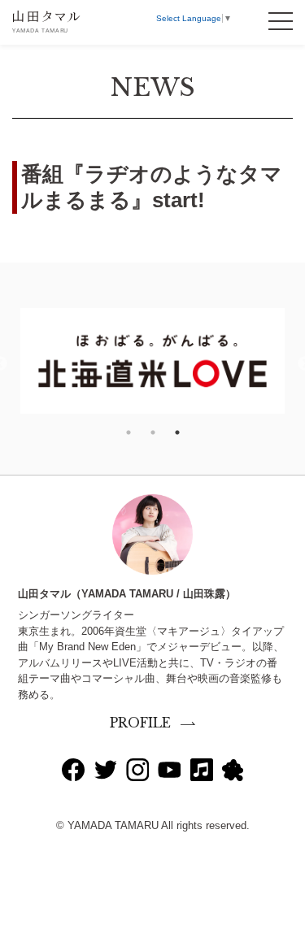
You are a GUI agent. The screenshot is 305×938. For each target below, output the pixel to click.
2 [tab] (153, 432)
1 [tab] (128, 432)
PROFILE (140, 723)
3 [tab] (177, 432)
